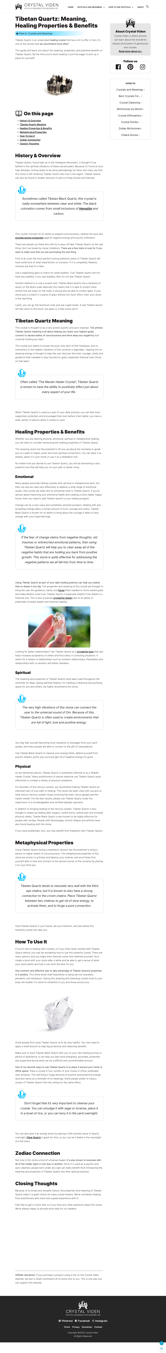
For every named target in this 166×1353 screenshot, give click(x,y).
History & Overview (30, 120)
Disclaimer (87, 1327)
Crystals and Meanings (89, 7)
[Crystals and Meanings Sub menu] (104, 7)
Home (71, 7)
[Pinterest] (130, 67)
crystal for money (63, 598)
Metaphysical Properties (33, 132)
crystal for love (85, 651)
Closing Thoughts (29, 143)
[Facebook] (118, 67)
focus (61, 590)
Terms (67, 1327)
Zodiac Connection (30, 139)
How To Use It (27, 136)
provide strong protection (29, 237)
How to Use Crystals (120, 7)
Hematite (85, 208)
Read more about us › (130, 51)
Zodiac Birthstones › (130, 128)
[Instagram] (142, 67)
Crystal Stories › (130, 122)
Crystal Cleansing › (130, 102)
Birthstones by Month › (130, 109)
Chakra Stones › (130, 135)
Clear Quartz (34, 1137)
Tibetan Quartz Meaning (33, 124)
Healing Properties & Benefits (36, 128)
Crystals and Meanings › (130, 89)
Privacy (75, 1327)
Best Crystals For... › (130, 96)
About (140, 7)
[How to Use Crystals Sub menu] (133, 7)
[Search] (147, 6)
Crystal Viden (41, 5)
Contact (98, 1327)
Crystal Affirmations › (130, 115)
